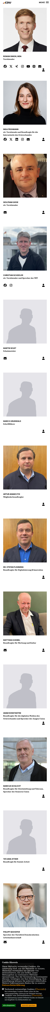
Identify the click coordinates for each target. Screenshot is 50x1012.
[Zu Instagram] (23, 67)
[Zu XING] (17, 67)
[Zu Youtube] (29, 67)
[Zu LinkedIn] (17, 140)
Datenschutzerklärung (13, 985)
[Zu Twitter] (11, 67)
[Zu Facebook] (6, 67)
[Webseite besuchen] (34, 67)
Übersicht (40, 989)
